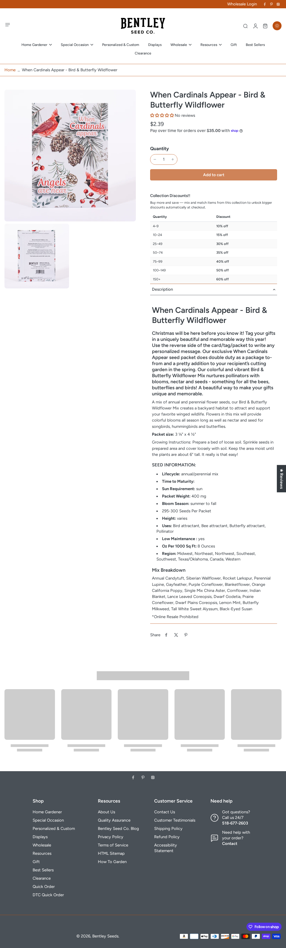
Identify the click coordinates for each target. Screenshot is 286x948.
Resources (42, 853)
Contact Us (164, 811)
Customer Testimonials (174, 820)
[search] (245, 25)
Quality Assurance (114, 820)
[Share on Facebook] (166, 635)
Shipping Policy (168, 828)
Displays (40, 836)
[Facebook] (264, 4)
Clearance (42, 878)
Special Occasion (48, 820)
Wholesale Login (242, 4)
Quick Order (44, 886)
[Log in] (255, 25)
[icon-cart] (265, 25)
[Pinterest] (271, 4)
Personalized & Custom (54, 828)
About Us (106, 811)
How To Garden (112, 861)
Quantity (159, 148)
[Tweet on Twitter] (176, 635)
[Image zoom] (70, 155)
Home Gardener (47, 811)
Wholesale (42, 845)
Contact (229, 843)
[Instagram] (278, 4)
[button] (162, 115)
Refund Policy (167, 836)
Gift (36, 861)
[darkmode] (277, 25)
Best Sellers (43, 870)
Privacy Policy (110, 836)
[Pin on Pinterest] (186, 635)
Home (10, 69)
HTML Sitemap (111, 853)
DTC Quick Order (48, 894)
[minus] (154, 159)
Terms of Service (113, 845)
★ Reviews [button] (281, 479)
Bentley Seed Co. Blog (118, 828)
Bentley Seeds (105, 936)
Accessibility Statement (165, 848)
